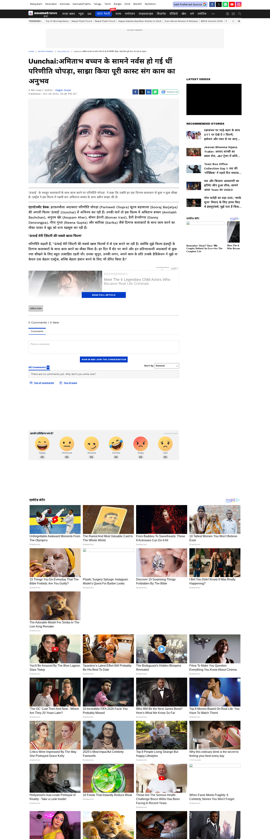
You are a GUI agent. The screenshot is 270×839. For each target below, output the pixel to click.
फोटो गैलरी (103, 13)
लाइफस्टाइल (146, 13)
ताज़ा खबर (68, 13)
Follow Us (172, 92)
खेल (183, 13)
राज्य (118, 13)
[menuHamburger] (233, 13)
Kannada (65, 4)
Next (239, 21)
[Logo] (44, 14)
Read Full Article (104, 295)
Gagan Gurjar (63, 90)
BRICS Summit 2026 (212, 21)
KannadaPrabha (82, 4)
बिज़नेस (161, 13)
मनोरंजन (130, 13)
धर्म (192, 13)
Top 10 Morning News (57, 21)
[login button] (228, 13)
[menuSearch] (239, 13)
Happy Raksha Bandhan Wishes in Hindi (139, 21)
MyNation (150, 4)
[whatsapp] (225, 4)
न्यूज (81, 13)
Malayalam (36, 4)
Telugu (97, 4)
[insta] (239, 4)
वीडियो (174, 13)
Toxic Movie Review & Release (181, 21)
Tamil (107, 4)
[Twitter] (219, 4)
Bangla (117, 4)
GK (89, 13)
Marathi (137, 4)
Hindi (127, 4)
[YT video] (232, 4)
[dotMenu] (213, 14)
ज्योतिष (201, 13)
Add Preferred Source (188, 4)
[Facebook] (212, 4)
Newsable (51, 4)
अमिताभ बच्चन (36, 308)
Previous (233, 21)
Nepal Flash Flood (82, 21)
